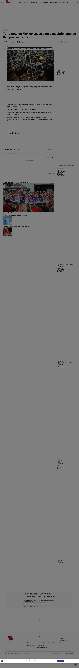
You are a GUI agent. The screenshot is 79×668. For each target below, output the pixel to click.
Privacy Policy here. (31, 661)
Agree (60, 660)
